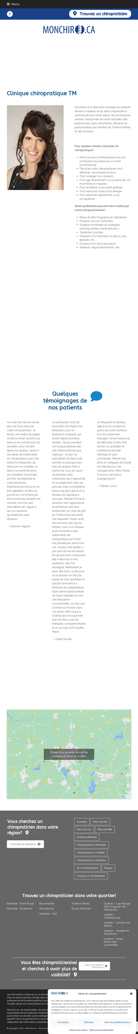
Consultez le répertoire (23, 844)
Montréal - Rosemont (19, 908)
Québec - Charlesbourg (112, 916)
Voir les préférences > (117, 1022)
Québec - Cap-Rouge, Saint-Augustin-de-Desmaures (117, 906)
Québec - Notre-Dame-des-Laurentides (114, 941)
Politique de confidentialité (101, 1030)
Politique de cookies (78, 1030)
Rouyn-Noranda (81, 908)
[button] (131, 993)
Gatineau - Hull (48, 913)
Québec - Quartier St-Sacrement (117, 932)
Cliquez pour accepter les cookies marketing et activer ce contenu (69, 754)
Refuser (89, 1022)
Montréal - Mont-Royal (20, 903)
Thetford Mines (80, 903)
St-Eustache (46, 908)
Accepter (63, 1022)
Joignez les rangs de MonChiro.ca (93, 966)
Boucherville (46, 903)
